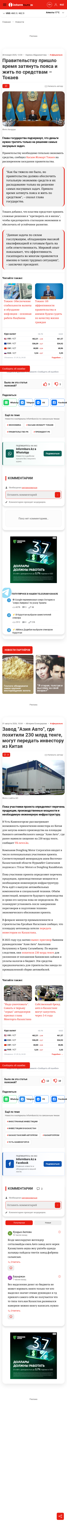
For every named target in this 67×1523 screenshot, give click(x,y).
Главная (6, 22)
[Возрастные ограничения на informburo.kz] (49, 5)
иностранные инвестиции (23, 1121)
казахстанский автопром (23, 1135)
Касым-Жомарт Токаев (40, 157)
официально (56, 55)
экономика (15, 425)
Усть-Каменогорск (19, 1142)
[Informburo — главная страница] (21, 5)
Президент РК (42, 432)
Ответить (15, 1262)
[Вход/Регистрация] (55, 5)
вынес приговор (41, 940)
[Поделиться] (60, 1516)
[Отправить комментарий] (57, 495)
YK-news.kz (21, 843)
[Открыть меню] (5, 5)
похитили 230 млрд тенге (38, 952)
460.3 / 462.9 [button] (15, 13)
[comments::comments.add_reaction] (11, 1268)
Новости (19, 22)
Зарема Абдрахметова (36, 55)
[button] (55, 12)
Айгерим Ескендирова (36, 723)
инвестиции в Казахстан (22, 1128)
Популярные (19, 1223)
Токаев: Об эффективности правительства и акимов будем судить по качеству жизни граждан (48, 311)
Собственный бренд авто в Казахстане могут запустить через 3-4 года (47, 1010)
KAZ (62, 4)
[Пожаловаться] (59, 1232)
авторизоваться (29, 487)
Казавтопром (51, 1135)
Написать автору (55, 86)
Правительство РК (18, 432)
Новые (48, 1223)
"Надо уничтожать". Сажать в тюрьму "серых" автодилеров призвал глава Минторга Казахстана (17, 1012)
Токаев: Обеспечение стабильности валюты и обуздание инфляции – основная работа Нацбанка (17, 309)
